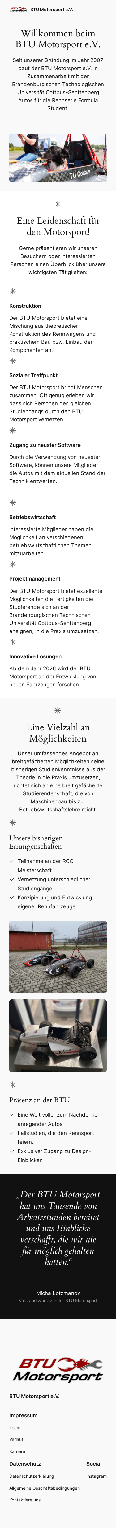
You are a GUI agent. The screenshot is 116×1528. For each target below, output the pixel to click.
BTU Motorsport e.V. (51, 9)
